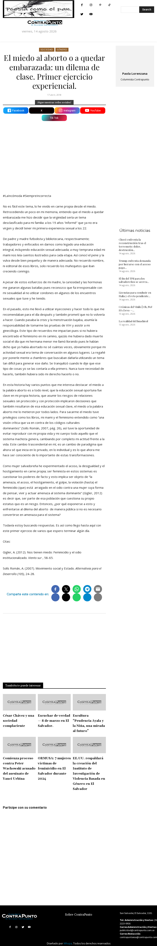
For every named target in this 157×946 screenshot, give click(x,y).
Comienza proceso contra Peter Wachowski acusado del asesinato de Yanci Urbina (19, 768)
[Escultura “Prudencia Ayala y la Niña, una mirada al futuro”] (89, 702)
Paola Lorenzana (134, 73)
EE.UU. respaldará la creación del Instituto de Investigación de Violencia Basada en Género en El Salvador (89, 773)
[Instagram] (91, 5)
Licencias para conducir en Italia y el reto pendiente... (135, 294)
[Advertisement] (54, 154)
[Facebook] (81, 5)
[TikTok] (109, 5)
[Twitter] (81, 14)
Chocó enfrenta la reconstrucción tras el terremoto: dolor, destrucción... (132, 245)
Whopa (68, 943)
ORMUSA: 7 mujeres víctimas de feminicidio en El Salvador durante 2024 (54, 768)
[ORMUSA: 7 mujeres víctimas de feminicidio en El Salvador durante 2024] (54, 745)
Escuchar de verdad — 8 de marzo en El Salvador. (54, 721)
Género (62, 49)
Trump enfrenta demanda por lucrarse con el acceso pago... (135, 264)
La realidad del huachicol (133, 321)
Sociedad (46, 49)
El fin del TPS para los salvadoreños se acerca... (134, 280)
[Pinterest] (100, 5)
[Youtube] (91, 14)
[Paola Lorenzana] (135, 58)
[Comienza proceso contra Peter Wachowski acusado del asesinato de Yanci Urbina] (19, 745)
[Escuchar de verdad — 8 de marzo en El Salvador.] (54, 702)
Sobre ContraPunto (78, 915)
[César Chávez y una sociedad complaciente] (19, 702)
